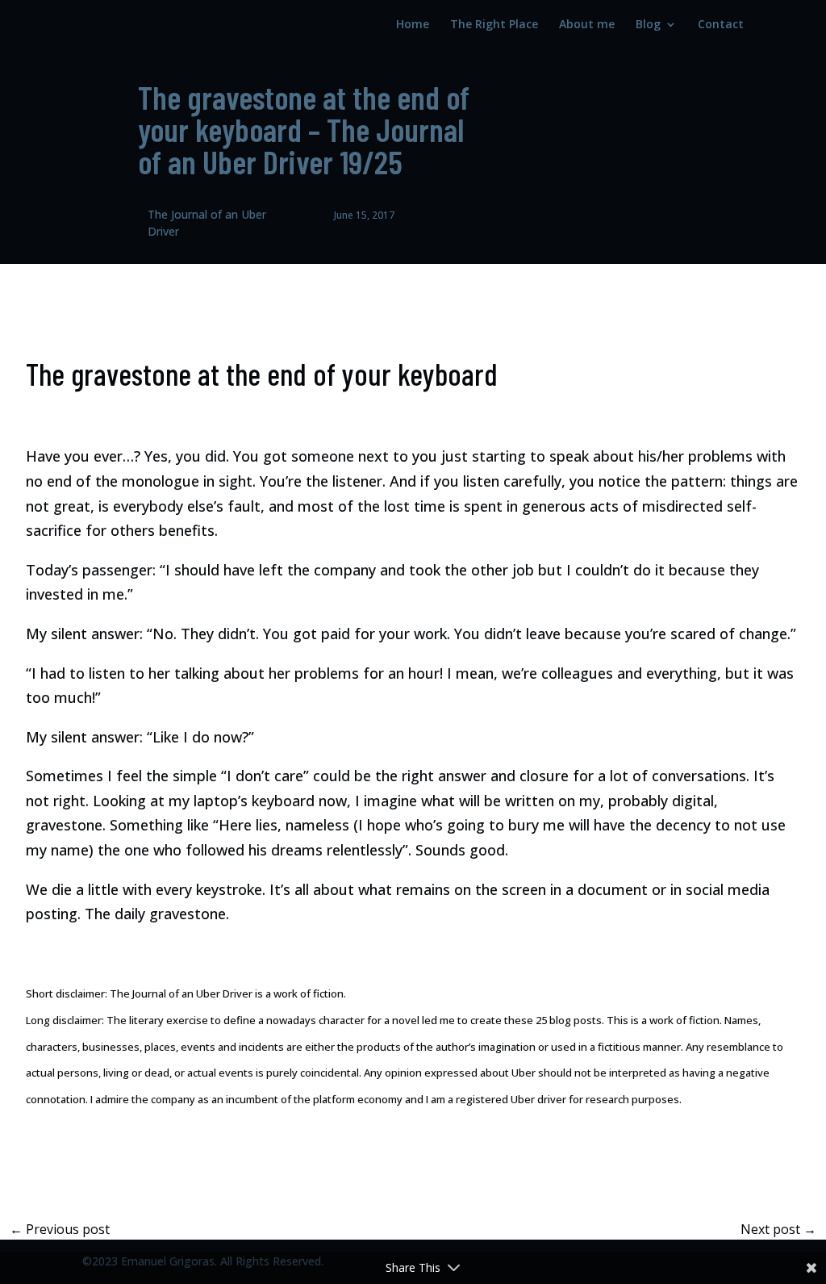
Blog (648, 25)
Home (412, 25)
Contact (721, 25)
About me (587, 25)
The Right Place (494, 25)
